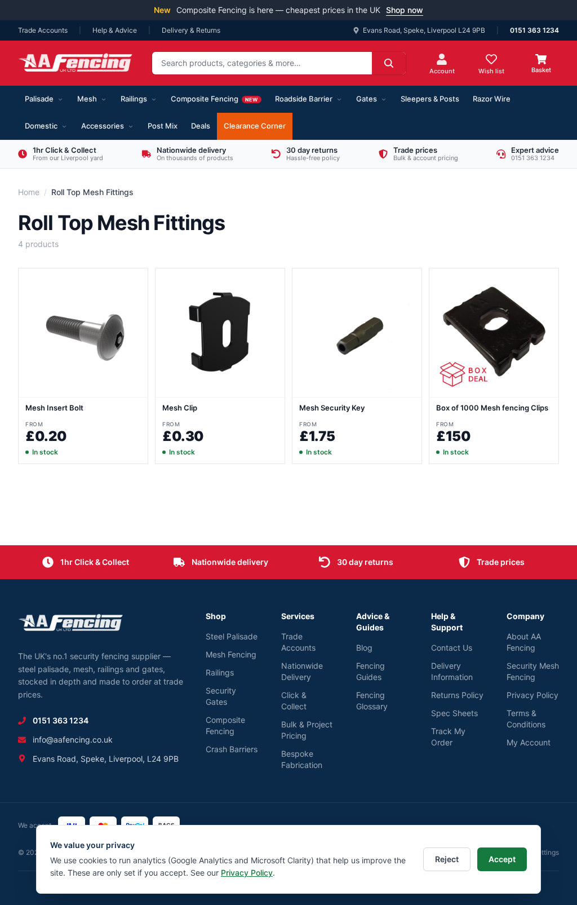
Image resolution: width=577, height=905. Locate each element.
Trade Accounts (43, 30)
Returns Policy (457, 695)
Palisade (39, 98)
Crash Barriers (232, 749)
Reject (447, 859)
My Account (529, 742)
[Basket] (541, 59)
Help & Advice (114, 30)
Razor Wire (492, 98)
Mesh (87, 98)
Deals (200, 125)
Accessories (102, 125)
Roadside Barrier (303, 98)
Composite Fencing (214, 98)
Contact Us (451, 647)
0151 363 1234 (534, 30)
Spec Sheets (454, 713)
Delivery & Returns (191, 30)
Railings (134, 98)
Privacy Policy (532, 695)
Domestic (41, 125)
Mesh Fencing (231, 654)
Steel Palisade (232, 636)
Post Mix (162, 125)
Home (28, 192)
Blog (364, 647)
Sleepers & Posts (430, 98)
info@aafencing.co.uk (73, 739)
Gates (366, 98)
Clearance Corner (255, 125)
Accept (502, 859)
